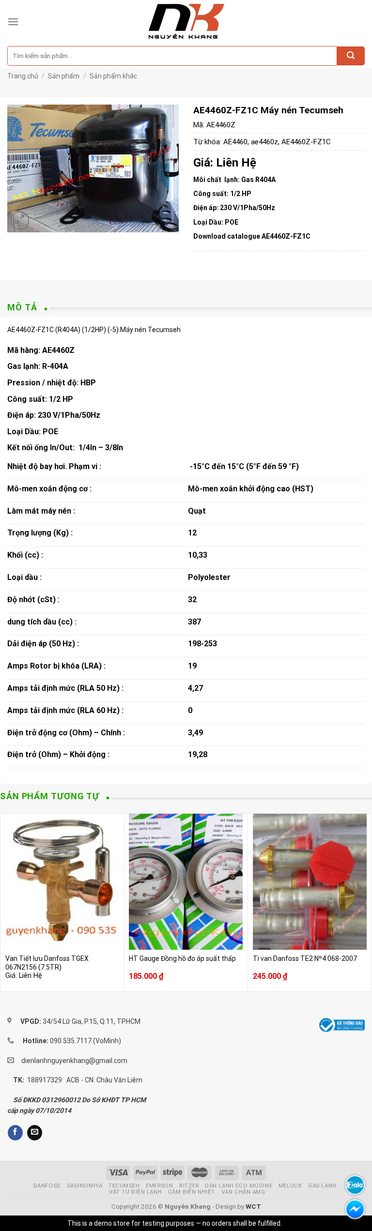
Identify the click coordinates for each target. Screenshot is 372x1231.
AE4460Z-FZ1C (306, 141)
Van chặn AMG (243, 1191)
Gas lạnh (322, 1185)
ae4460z (264, 141)
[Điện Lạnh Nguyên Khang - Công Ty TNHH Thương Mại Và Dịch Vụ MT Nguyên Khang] (186, 22)
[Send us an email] (34, 1132)
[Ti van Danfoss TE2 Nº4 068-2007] (310, 882)
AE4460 (235, 141)
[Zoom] (20, 220)
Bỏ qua (294, 1223)
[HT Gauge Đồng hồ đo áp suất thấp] (186, 882)
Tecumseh (124, 1185)
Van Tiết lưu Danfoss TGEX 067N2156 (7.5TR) (47, 963)
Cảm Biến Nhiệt (191, 1191)
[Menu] (13, 21)
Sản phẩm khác (113, 76)
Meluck (290, 1185)
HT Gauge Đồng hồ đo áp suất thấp (182, 958)
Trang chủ (22, 76)
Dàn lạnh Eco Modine (238, 1185)
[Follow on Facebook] (15, 1132)
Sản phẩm (63, 76)
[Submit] (351, 56)
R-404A (55, 366)
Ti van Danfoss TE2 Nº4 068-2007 (305, 958)
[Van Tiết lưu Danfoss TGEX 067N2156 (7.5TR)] (62, 882)
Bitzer (189, 1185)
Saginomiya (85, 1185)
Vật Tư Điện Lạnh (135, 1191)
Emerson (159, 1185)
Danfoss (47, 1185)
